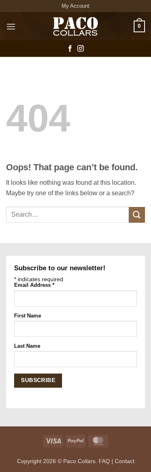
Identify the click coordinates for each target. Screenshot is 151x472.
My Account (75, 6)
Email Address (34, 285)
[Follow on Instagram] (80, 48)
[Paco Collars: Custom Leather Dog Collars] (75, 26)
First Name (27, 316)
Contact (124, 461)
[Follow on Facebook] (70, 48)
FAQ (104, 461)
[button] (11, 26)
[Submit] (137, 215)
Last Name (27, 346)
